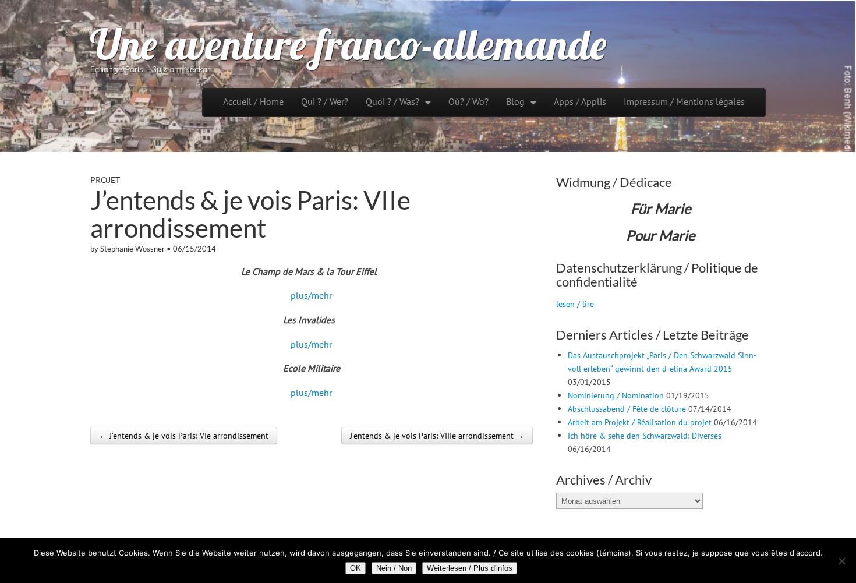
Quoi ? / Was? (392, 101)
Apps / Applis (580, 101)
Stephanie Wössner (132, 248)
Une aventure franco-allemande (348, 44)
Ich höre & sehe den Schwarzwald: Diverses (644, 435)
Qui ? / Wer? (324, 101)
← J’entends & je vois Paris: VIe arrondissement (183, 435)
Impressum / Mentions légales (684, 101)
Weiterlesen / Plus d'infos (469, 568)
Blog (515, 101)
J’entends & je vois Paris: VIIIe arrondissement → (437, 435)
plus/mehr (311, 295)
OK (355, 568)
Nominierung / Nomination (616, 395)
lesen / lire (575, 303)
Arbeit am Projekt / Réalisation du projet (640, 421)
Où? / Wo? (468, 101)
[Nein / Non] (841, 561)
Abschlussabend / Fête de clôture (627, 408)
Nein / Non (394, 568)
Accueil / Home (253, 101)
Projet (105, 180)
